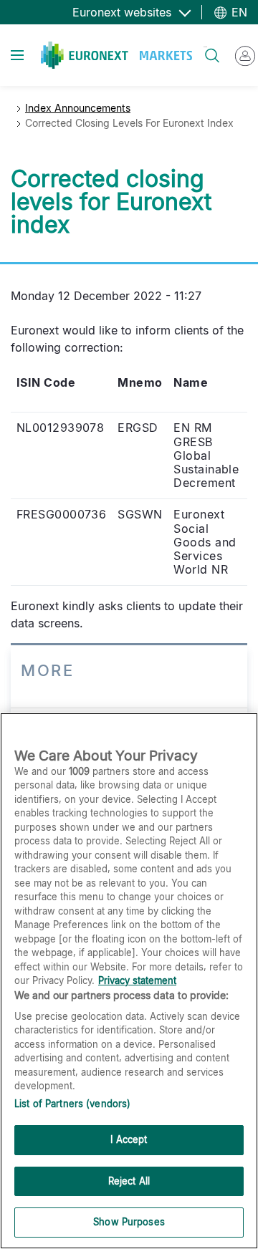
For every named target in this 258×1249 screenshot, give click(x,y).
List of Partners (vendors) (72, 1103)
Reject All (129, 1181)
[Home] (116, 55)
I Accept (128, 1139)
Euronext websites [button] (123, 12)
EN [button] (237, 12)
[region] (129, 981)
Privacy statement (137, 980)
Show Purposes (129, 1222)
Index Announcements (77, 108)
